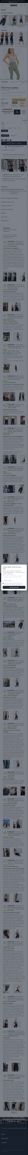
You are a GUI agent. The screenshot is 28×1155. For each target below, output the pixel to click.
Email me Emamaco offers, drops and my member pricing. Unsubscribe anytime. (13, 584)
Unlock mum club (14, 587)
